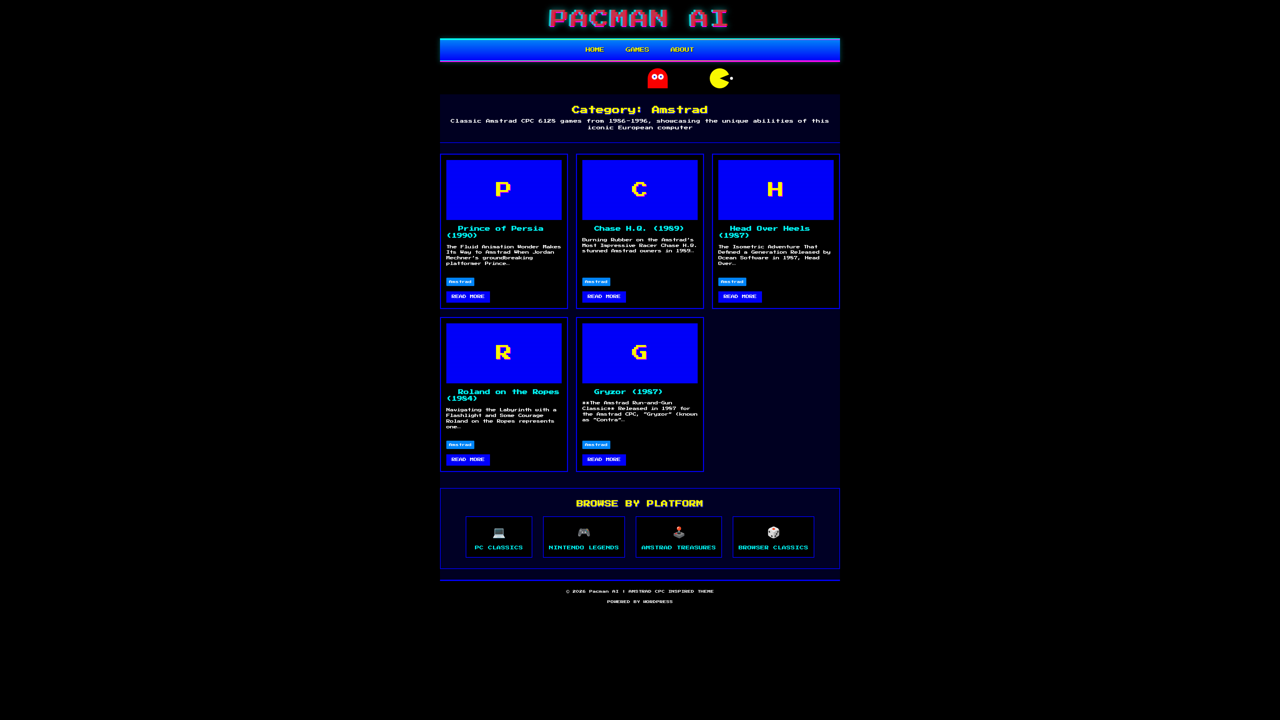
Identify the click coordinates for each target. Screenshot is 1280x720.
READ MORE (468, 297)
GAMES (637, 50)
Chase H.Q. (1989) (639, 228)
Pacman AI (640, 19)
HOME (595, 50)
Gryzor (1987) (629, 392)
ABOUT (682, 50)
